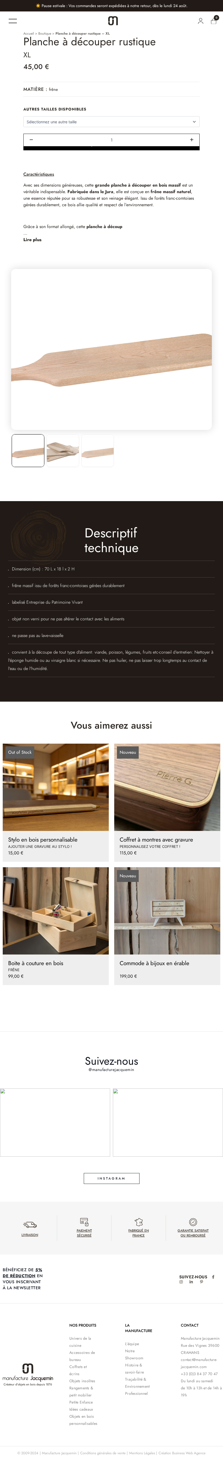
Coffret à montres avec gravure (156, 840)
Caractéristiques (38, 174)
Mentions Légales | (143, 1453)
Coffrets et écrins (78, 1370)
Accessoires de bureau (82, 1356)
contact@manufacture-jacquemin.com (199, 1363)
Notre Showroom (134, 1354)
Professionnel (136, 1393)
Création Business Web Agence (182, 1453)
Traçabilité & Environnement (137, 1383)
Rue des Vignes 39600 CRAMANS (200, 1349)
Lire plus (32, 240)
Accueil (28, 33)
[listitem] (28, 450)
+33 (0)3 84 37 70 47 (199, 1374)
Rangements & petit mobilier (81, 1391)
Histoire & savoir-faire (134, 1368)
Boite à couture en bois (35, 963)
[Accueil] (113, 21)
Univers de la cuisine (80, 1342)
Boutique (44, 33)
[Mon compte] (201, 21)
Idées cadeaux (81, 1409)
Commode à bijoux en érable (154, 963)
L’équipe (132, 1344)
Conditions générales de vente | (104, 1453)
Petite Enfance (81, 1402)
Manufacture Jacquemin (200, 1338)
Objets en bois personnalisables (83, 1420)
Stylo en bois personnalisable (43, 840)
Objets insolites (82, 1381)
